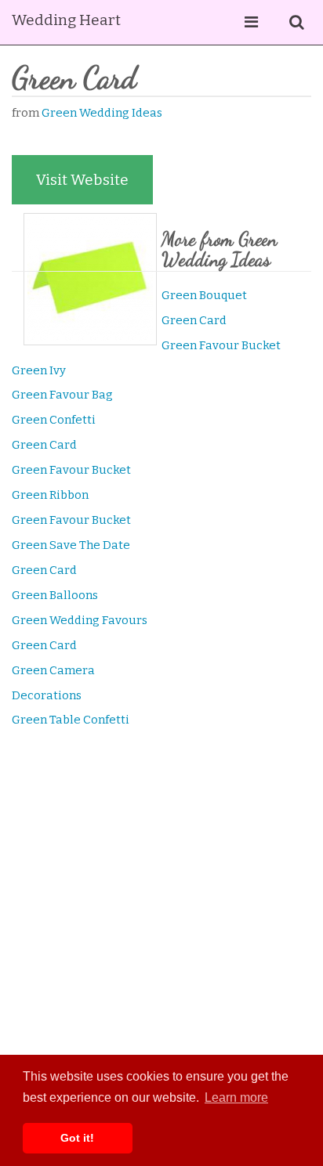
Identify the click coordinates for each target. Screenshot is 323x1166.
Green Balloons (55, 595)
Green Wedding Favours (79, 620)
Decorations (47, 695)
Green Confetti (54, 420)
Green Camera (53, 670)
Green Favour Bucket (221, 345)
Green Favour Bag (62, 395)
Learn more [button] (236, 1097)
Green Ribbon (50, 495)
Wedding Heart (66, 20)
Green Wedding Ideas (102, 113)
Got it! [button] (77, 1138)
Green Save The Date (71, 545)
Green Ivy (39, 370)
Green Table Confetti (70, 720)
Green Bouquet (204, 295)
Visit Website (82, 180)
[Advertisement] (161, 915)
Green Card (194, 320)
